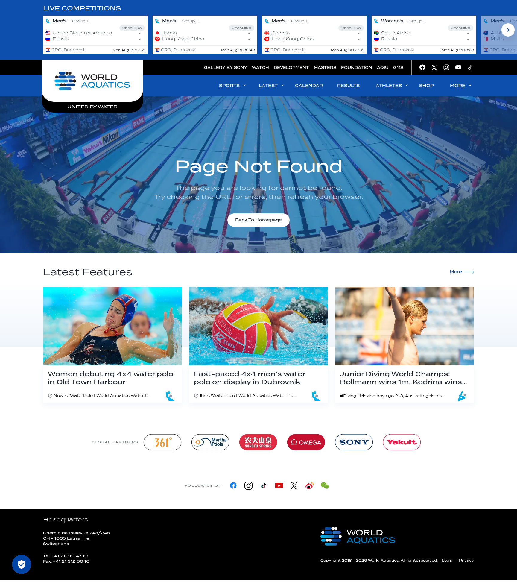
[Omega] (306, 442)
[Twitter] (294, 485)
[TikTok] (263, 485)
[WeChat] (324, 485)
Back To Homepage (258, 220)
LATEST (268, 86)
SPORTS (229, 86)
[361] (162, 442)
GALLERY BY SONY (225, 67)
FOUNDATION (356, 67)
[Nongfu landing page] (258, 442)
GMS (398, 67)
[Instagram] (248, 485)
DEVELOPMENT (291, 67)
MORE (457, 86)
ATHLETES (389, 86)
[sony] (354, 442)
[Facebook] (233, 485)
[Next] (508, 30)
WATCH (260, 67)
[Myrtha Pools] (210, 442)
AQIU (382, 67)
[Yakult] (402, 442)
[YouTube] (279, 485)
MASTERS (325, 67)
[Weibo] (309, 485)
